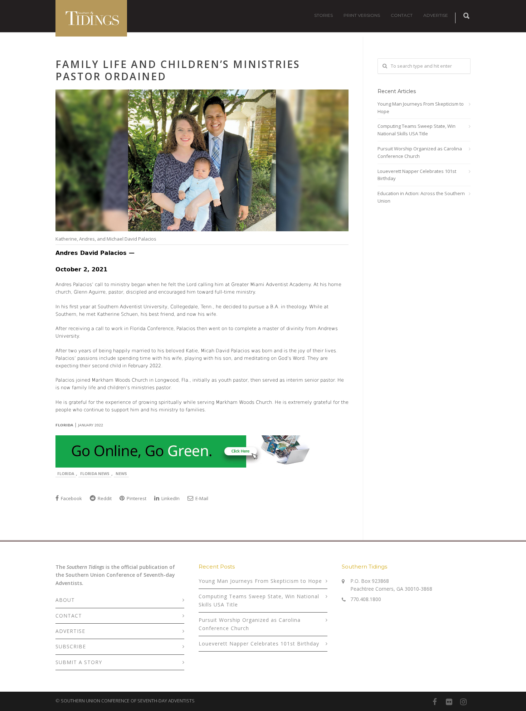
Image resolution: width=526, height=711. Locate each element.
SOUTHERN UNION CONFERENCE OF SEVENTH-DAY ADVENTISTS (128, 700)
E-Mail (201, 498)
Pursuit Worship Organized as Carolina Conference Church (420, 152)
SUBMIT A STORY (78, 662)
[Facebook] (435, 702)
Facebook (71, 498)
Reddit (104, 498)
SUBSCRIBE (70, 646)
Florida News (94, 473)
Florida (65, 473)
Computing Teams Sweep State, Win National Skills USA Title (417, 130)
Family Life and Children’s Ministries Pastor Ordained (177, 70)
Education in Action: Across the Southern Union (421, 197)
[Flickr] (449, 702)
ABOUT (65, 599)
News (121, 473)
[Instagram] (463, 702)
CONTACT (402, 15)
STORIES (323, 15)
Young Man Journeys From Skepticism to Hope (421, 108)
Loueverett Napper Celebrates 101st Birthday (417, 175)
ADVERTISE (435, 15)
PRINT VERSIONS (362, 15)
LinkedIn (170, 498)
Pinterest (136, 498)
